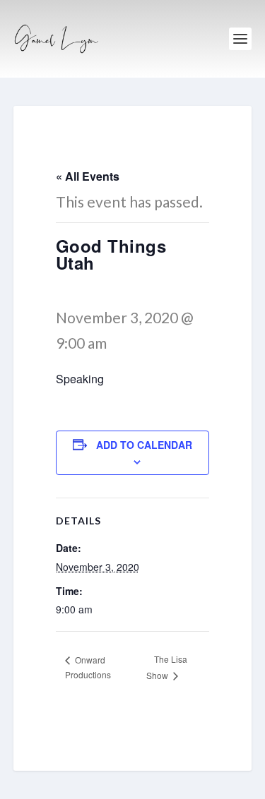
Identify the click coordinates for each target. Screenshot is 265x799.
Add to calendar (144, 445)
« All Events (87, 176)
